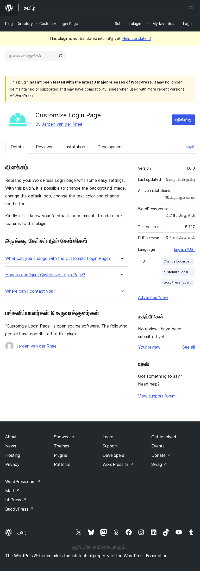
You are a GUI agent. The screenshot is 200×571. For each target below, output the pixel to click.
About (11, 436)
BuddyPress (19, 509)
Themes (61, 445)
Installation (74, 146)
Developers (113, 455)
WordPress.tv (118, 464)
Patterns (62, 464)
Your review (149, 347)
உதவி (190, 146)
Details (17, 146)
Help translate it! (136, 38)
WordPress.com (23, 481)
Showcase (64, 436)
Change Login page (179, 261)
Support (110, 445)
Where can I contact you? (30, 291)
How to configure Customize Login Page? (45, 274)
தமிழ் (21, 532)
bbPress (15, 499)
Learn (108, 436)
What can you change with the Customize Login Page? (58, 258)
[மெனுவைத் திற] (191, 8)
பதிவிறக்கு (183, 119)
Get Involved (163, 436)
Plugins (60, 455)
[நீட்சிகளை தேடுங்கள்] (60, 56)
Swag (159, 464)
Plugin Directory (19, 23)
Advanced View (153, 297)
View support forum (157, 396)
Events (158, 445)
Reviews (44, 146)
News (10, 445)
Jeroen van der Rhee (62, 124)
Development (110, 146)
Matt (12, 490)
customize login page (179, 272)
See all (188, 347)
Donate (161, 455)
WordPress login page (179, 282)
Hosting (12, 455)
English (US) (184, 249)
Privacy (12, 464)
